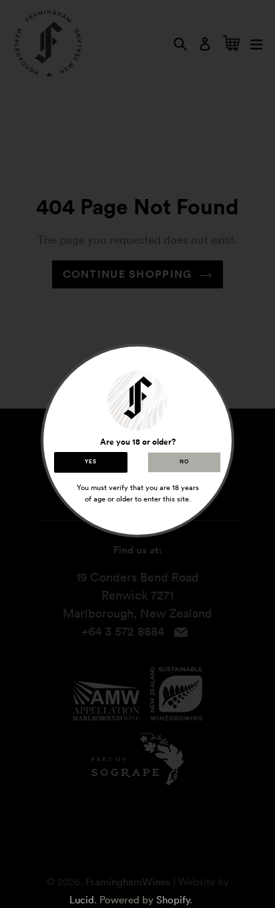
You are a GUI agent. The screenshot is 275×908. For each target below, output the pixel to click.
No (184, 462)
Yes (90, 462)
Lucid (81, 899)
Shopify (173, 899)
